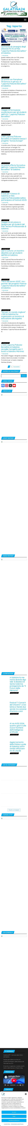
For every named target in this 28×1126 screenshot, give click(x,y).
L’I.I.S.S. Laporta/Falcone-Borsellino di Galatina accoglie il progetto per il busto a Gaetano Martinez (12, 348)
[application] (14, 1081)
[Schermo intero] (22, 1085)
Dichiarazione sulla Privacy (17, 1124)
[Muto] (20, 1085)
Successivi (16, 366)
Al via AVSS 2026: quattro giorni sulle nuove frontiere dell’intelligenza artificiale (18, 727)
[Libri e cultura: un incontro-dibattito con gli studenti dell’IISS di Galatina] (14, 245)
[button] (26, 1094)
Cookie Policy (7, 1124)
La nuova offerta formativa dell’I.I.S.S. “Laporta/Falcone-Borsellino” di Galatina (13, 167)
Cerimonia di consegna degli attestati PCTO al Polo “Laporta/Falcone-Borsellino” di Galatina (13, 49)
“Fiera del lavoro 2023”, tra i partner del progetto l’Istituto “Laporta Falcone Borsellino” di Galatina (13, 284)
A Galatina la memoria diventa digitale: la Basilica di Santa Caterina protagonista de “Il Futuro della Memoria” (18, 684)
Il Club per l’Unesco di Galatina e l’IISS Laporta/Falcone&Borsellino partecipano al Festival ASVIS (14, 196)
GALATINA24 (14, 9)
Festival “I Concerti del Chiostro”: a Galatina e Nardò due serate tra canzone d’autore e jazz (18, 706)
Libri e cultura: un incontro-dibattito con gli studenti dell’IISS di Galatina (12, 252)
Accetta (14, 1112)
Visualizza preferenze (14, 1120)
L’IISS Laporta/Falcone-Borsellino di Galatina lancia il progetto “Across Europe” (13, 138)
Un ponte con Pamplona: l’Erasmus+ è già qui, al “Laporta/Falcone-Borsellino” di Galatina (13, 82)
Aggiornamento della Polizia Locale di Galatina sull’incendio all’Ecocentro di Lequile (18, 746)
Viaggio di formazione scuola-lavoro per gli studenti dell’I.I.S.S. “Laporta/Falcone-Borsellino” (13, 113)
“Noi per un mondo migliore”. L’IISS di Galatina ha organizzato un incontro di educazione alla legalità (13, 315)
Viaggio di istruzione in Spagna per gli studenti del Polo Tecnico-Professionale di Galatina (13, 225)
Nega (14, 1116)
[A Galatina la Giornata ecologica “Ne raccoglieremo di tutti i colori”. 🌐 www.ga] (20, 787)
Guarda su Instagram (14, 810)
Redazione (5, 55)
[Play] (5, 1085)
